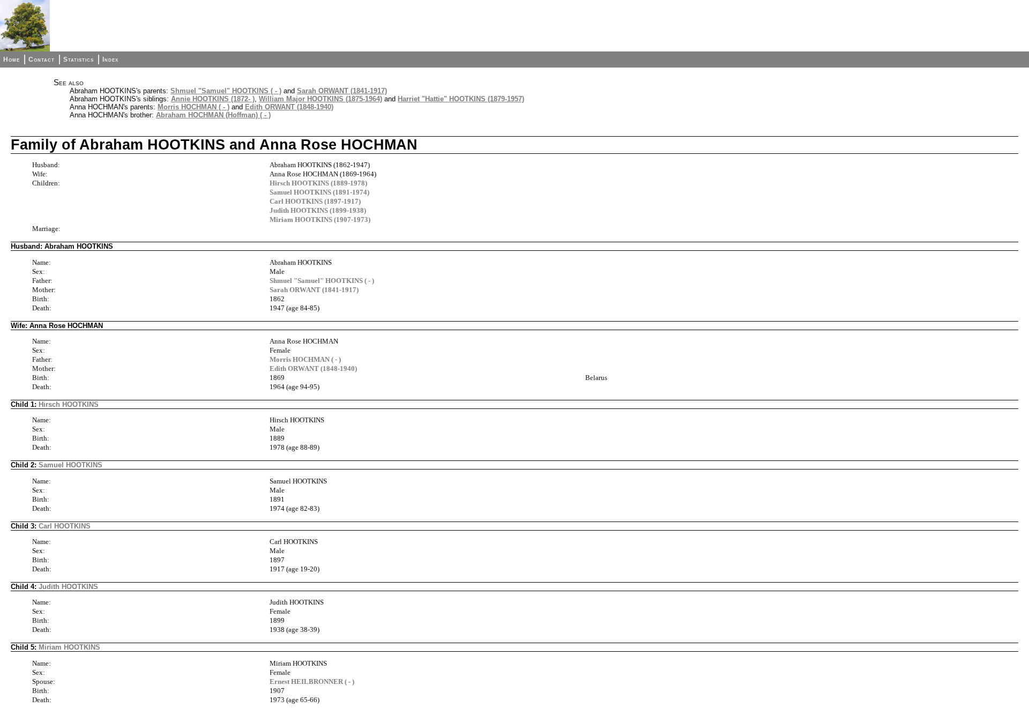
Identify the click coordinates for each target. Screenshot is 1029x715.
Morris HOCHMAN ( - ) (193, 107)
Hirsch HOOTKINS (69, 404)
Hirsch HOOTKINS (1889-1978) (318, 183)
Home (11, 59)
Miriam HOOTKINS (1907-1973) (320, 219)
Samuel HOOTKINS (70, 465)
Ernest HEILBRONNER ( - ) (312, 681)
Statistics (78, 59)
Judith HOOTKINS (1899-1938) (318, 210)
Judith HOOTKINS (68, 587)
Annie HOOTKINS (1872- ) (213, 99)
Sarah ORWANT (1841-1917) (342, 91)
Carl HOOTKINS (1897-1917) (315, 201)
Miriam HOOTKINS (69, 647)
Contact (41, 59)
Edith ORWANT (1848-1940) (289, 107)
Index (110, 59)
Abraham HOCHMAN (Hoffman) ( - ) (213, 115)
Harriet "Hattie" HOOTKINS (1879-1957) (461, 99)
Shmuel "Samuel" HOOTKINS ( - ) (225, 91)
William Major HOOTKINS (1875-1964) (320, 99)
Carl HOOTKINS (65, 526)
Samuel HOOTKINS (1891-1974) (319, 192)
